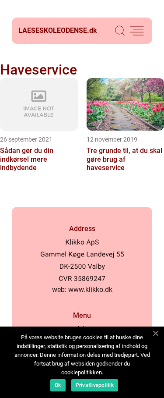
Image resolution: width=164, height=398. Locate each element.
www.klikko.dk (90, 289)
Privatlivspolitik (95, 385)
